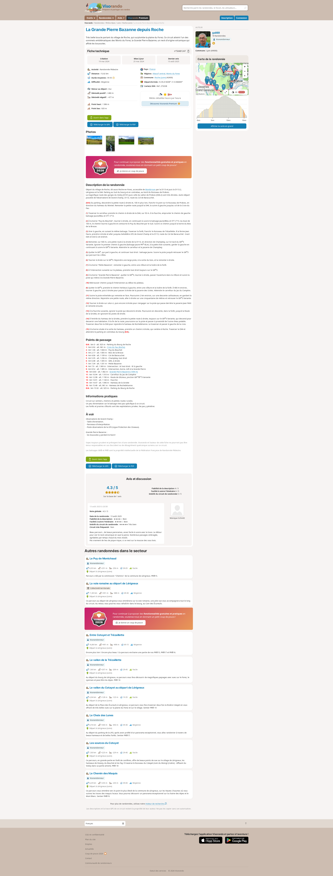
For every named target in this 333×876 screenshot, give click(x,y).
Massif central (159, 73)
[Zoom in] (244, 66)
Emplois (88, 844)
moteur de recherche (154, 803)
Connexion (241, 17)
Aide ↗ (121, 17)
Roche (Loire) (160, 77)
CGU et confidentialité (94, 834)
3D (239, 92)
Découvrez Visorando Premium (163, 103)
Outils (89, 17)
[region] (222, 79)
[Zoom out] (244, 71)
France (152, 69)
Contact (88, 858)
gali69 (216, 32)
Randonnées (105, 17)
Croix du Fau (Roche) (116, 347)
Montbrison (150, 189)
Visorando (89, 23)
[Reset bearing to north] (244, 76)
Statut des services (158, 871)
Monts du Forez (173, 73)
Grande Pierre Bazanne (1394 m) (124, 372)
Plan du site (90, 839)
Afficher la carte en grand (222, 126)
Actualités (89, 849)
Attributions (200, 94)
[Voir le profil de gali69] (203, 39)
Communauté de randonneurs (98, 863)
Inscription (227, 17)
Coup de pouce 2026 (94, 853)
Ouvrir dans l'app (100, 117)
